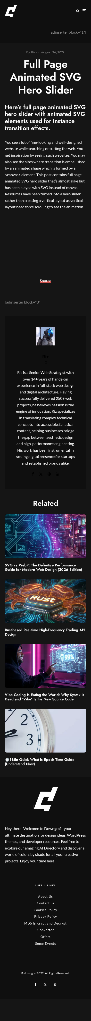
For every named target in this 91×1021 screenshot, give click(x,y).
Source (45, 280)
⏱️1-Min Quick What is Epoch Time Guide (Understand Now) (39, 761)
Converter (45, 930)
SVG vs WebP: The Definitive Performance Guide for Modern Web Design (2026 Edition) (43, 567)
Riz (45, 356)
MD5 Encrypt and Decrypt (45, 923)
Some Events (45, 943)
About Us (45, 896)
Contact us (45, 903)
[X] (45, 984)
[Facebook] (35, 984)
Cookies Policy (45, 910)
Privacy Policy (45, 916)
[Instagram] (55, 984)
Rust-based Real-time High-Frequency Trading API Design (45, 632)
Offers (46, 937)
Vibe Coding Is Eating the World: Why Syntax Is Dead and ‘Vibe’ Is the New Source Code (44, 697)
